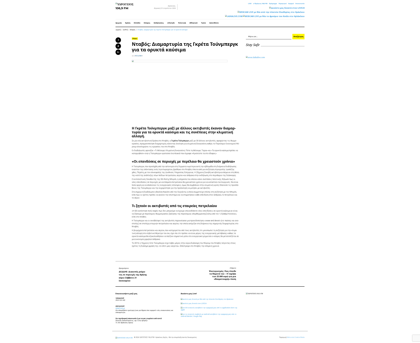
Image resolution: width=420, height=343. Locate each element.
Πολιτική (182, 23)
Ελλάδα (137, 23)
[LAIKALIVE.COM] (234, 16)
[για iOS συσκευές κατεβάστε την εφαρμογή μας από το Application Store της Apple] (210, 310)
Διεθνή (125, 30)
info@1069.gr (120, 308)
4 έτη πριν (138, 55)
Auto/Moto (214, 23)
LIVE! (250, 3)
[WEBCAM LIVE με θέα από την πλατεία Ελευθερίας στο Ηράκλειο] (271, 12)
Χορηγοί (291, 3)
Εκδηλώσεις (159, 23)
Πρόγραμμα (273, 3)
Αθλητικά (193, 23)
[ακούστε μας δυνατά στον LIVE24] (286, 8)
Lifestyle (171, 23)
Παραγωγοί (283, 3)
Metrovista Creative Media (295, 337)
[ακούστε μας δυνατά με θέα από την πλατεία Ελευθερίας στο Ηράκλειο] (207, 299)
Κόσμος (147, 23)
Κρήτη (127, 23)
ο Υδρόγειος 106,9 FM (260, 3)
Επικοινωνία (299, 3)
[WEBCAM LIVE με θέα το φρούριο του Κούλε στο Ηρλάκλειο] (273, 16)
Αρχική (119, 23)
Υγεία (203, 23)
